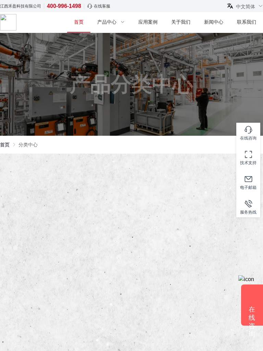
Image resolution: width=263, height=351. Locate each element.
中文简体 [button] (246, 6)
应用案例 (148, 22)
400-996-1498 (64, 6)
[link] (5, 145)
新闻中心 (213, 22)
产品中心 (106, 22)
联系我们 (246, 22)
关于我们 (180, 22)
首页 (79, 22)
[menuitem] (78, 22)
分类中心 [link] (28, 144)
